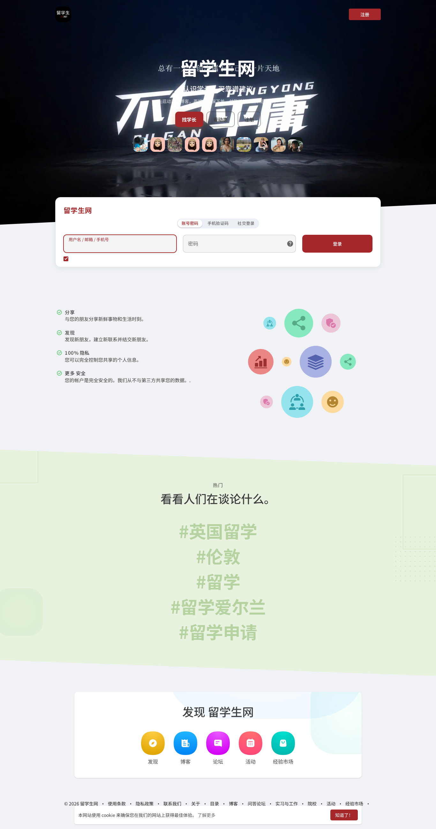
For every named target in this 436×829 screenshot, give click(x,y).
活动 (250, 761)
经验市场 (283, 761)
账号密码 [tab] (190, 223)
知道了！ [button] (344, 815)
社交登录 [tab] (245, 223)
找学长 (189, 119)
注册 (364, 14)
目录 (214, 803)
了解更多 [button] (206, 815)
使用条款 (117, 803)
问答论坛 (257, 803)
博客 (185, 761)
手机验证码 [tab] (218, 223)
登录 (337, 244)
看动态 (220, 119)
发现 (153, 761)
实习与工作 (286, 803)
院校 (312, 803)
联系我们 (172, 803)
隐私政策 (145, 803)
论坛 (218, 761)
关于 (195, 803)
